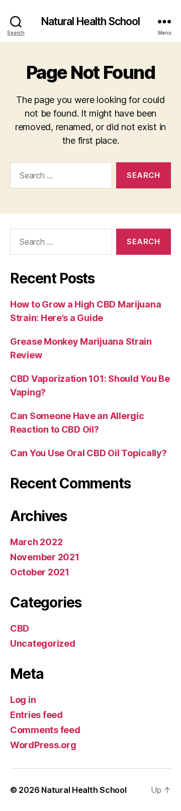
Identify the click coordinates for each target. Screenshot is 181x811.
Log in (23, 699)
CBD (19, 628)
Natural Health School (90, 21)
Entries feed (36, 714)
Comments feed (45, 730)
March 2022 (36, 542)
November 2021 (44, 557)
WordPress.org (43, 745)
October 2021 (39, 572)
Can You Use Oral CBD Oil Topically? (88, 453)
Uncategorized (42, 643)
